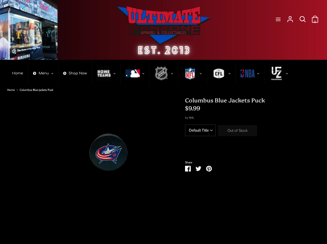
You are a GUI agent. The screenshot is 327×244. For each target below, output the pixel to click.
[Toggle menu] (278, 19)
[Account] (290, 17)
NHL (191, 117)
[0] (315, 17)
